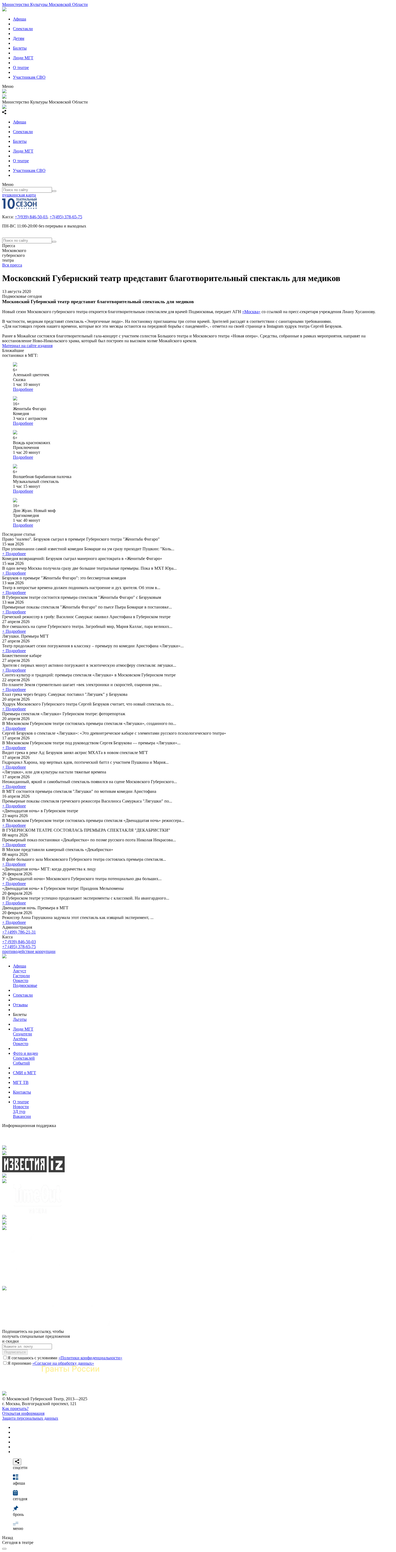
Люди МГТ (23, 58)
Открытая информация (23, 1413)
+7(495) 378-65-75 (66, 217)
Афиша (19, 19)
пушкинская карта (19, 195)
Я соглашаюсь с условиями (65, 1358)
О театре (21, 67)
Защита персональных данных (30, 1418)
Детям (18, 38)
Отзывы (20, 1005)
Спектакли (23, 28)
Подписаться (15, 1352)
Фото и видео (25, 1053)
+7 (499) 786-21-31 (19, 932)
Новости (21, 1106)
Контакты (22, 1092)
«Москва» (251, 311)
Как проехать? (15, 1408)
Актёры (20, 1038)
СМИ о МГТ (24, 1072)
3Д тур (19, 1111)
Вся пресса (12, 265)
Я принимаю (51, 1363)
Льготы (20, 1019)
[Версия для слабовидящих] (4, 1549)
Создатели (22, 1034)
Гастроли (21, 975)
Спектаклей (24, 1058)
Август (19, 971)
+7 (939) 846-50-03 (19, 941)
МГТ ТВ (21, 1082)
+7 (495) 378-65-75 (19, 946)
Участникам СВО (29, 77)
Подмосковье (25, 985)
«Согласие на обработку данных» (63, 1363)
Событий (21, 1063)
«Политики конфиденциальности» (90, 1358)
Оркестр (20, 980)
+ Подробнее (14, 553)
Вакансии (22, 1116)
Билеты (20, 48)
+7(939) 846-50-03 (31, 217)
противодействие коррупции (28, 951)
